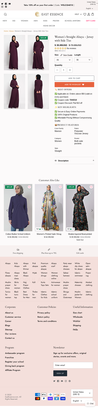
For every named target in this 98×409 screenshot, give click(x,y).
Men (36, 20)
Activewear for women (55, 284)
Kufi (33, 282)
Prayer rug (88, 274)
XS (58, 59)
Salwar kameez (66, 274)
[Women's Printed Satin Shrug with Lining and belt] (49, 207)
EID (14, 20)
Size (56, 55)
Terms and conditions (47, 321)
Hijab (34, 272)
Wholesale (78, 316)
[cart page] (92, 14)
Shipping (77, 325)
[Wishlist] (85, 14)
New (5, 20)
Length (77, 55)
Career (8, 321)
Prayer (56, 20)
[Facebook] (6, 4)
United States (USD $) (78, 393)
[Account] (88, 14)
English (76, 400)
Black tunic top (16, 294)
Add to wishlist (73, 84)
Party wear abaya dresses (67, 266)
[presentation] (7, 210)
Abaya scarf (53, 265)
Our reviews (10, 333)
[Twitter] (2, 4)
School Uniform (72, 20)
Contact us (10, 338)
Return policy (44, 316)
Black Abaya (25, 274)
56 (77, 59)
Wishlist (76, 321)
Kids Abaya (16, 265)
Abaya (11, 31)
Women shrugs (44, 274)
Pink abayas (35, 265)
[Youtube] (10, 4)
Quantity (58, 65)
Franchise (9, 357)
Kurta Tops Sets (45, 284)
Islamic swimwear (79, 274)
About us (9, 312)
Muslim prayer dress (8, 285)
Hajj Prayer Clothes (26, 285)
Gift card (90, 20)
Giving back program (14, 365)
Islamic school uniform (54, 294)
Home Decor (49, 25)
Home (6, 31)
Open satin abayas (88, 266)
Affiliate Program (12, 370)
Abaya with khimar (26, 266)
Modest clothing (89, 284)
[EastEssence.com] (49, 14)
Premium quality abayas (44, 266)
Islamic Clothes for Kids (44, 294)
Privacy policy (44, 312)
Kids (45, 20)
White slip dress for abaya (79, 266)
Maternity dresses (78, 284)
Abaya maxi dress (16, 275)
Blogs (7, 325)
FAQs (75, 329)
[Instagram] (2, 7)
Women (24, 20)
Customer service (13, 316)
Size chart (77, 312)
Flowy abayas (8, 274)
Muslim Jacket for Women (78, 294)
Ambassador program (14, 353)
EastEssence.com (11, 397)
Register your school (14, 361)
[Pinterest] (6, 7)
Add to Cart (74, 78)
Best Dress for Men (26, 294)
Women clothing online (54, 275)
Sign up (60, 373)
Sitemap (8, 329)
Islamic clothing (89, 293)
